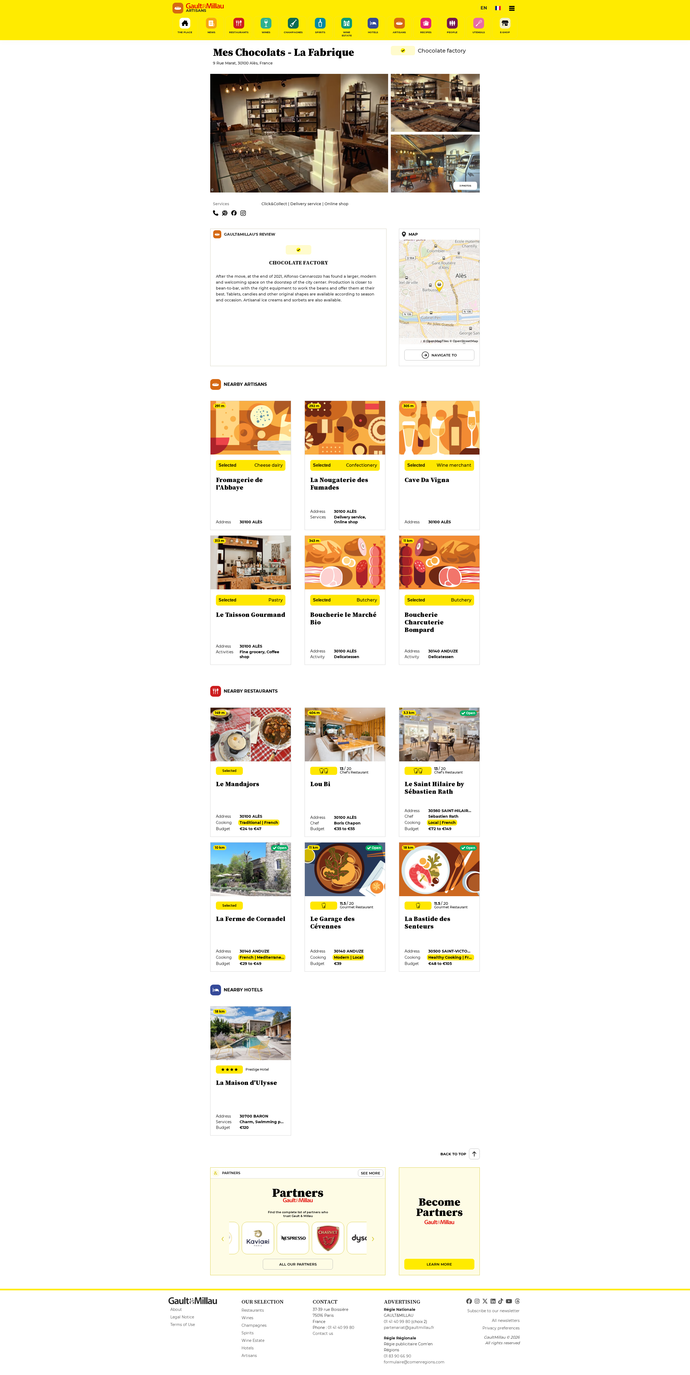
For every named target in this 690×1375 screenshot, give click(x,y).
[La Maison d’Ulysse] (251, 1071)
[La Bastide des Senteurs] (439, 907)
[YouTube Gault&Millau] (509, 1301)
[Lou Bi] (345, 772)
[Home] (205, 6)
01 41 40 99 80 (341, 1327)
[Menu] (512, 8)
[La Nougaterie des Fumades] (345, 465)
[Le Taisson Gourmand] (251, 600)
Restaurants (253, 1310)
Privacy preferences (501, 1328)
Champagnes (254, 1325)
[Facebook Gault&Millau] (469, 1301)
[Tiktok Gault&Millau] (500, 1301)
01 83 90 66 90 (397, 1356)
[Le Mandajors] (251, 772)
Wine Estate (253, 1340)
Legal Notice (182, 1317)
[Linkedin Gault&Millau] (493, 1301)
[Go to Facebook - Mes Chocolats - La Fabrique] (235, 212)
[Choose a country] (497, 8)
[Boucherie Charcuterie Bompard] (439, 600)
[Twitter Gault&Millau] (485, 1301)
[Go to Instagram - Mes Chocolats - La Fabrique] (244, 212)
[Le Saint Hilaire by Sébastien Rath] (439, 772)
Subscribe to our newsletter (493, 1310)
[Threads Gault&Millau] (517, 1301)
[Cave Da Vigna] (439, 465)
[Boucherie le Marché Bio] (345, 600)
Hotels (248, 1348)
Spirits (248, 1333)
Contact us (323, 1333)
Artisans (249, 1355)
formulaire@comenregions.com (414, 1362)
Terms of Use (182, 1324)
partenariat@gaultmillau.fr (409, 1327)
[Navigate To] (439, 297)
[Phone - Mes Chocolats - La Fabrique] (217, 212)
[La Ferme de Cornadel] (251, 907)
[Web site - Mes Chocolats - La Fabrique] (226, 212)
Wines (247, 1317)
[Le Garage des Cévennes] (345, 907)
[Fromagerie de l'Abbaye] (251, 465)
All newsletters (506, 1320)
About (176, 1309)
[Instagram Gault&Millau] (477, 1301)
